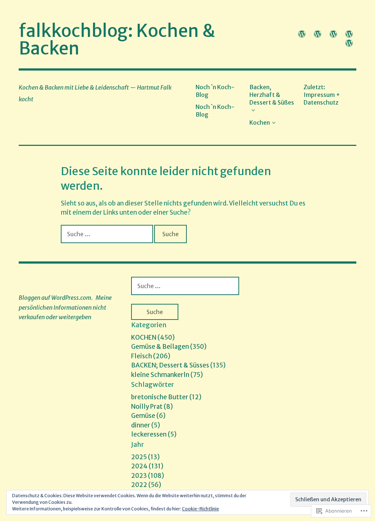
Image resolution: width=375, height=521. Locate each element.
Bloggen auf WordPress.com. (56, 297)
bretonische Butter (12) (166, 397)
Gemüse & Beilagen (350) (169, 347)
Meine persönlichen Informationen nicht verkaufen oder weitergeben (65, 307)
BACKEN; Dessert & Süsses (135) (178, 365)
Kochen (259, 122)
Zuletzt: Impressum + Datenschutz (322, 94)
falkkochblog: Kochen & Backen (117, 39)
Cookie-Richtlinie (200, 508)
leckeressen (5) (154, 434)
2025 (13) (145, 457)
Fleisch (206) (150, 356)
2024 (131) (147, 466)
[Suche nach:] (107, 234)
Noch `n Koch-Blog (215, 90)
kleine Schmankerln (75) (167, 375)
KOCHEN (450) (153, 337)
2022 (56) (146, 485)
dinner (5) (145, 425)
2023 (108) (147, 476)
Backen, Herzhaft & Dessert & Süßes (271, 94)
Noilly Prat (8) (152, 407)
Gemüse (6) (148, 416)
